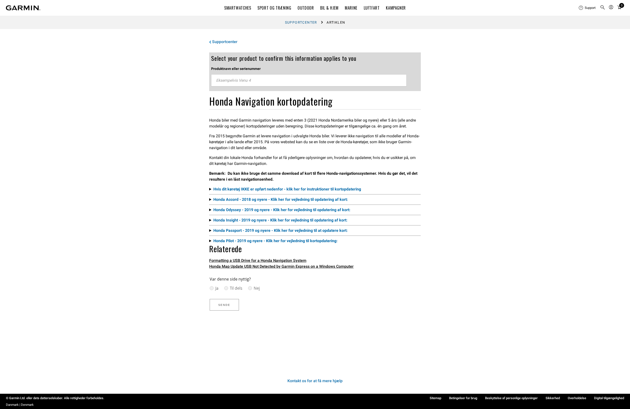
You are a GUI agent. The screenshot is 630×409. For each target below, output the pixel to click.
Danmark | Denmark (20, 405)
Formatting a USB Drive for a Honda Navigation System (257, 260)
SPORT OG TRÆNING (274, 8)
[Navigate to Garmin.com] (23, 8)
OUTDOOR (306, 8)
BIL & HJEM (329, 8)
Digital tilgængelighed (609, 398)
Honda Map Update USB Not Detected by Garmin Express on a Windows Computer (281, 266)
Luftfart (372, 8)
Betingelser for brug (463, 398)
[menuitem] (587, 8)
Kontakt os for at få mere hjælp (315, 380)
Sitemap (435, 398)
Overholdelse (577, 398)
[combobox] (309, 80)
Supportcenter (301, 22)
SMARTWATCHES (237, 8)
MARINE (351, 8)
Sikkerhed (553, 398)
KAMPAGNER (396, 8)
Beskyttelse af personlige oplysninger (511, 398)
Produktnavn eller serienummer (236, 69)
